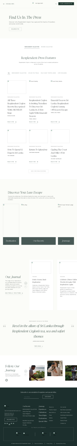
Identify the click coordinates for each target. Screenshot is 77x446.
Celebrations (42, 412)
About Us (51, 407)
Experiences (42, 409)
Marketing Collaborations (66, 415)
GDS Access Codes (65, 412)
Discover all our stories (13, 293)
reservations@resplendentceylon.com (13, 410)
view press (37, 346)
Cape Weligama (26, 413)
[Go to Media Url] (45, 434)
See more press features (38, 171)
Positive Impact (53, 410)
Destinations (43, 418)
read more (11, 121)
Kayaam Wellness (27, 423)
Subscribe (48, 396)
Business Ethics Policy (61, 443)
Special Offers (43, 421)
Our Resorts (10, 4)
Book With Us (52, 412)
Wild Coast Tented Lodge (29, 416)
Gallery (51, 418)
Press (50, 415)
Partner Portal (63, 420)
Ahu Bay (25, 425)
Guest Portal (63, 418)
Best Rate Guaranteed (65, 410)
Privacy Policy (49, 443)
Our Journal (63, 407)
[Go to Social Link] (5, 424)
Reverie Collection (28, 420)
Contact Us (63, 423)
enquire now (15, 29)
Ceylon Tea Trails (27, 411)
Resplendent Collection (30, 409)
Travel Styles (43, 415)
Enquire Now (11, 419)
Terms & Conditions (39, 443)
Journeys (41, 406)
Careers (51, 420)
